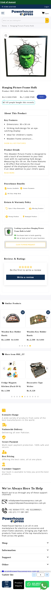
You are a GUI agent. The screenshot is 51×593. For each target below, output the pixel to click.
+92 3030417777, (16, 510)
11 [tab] (38, 396)
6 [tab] (25, 396)
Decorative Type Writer (35, 384)
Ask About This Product (39, 584)
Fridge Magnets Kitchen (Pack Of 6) (11, 384)
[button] (45, 13)
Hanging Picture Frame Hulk (22, 26)
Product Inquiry (19, 584)
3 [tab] (25, 345)
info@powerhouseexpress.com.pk (25, 500)
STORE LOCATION (10, 6)
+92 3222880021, (34, 510)
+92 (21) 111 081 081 (18, 512)
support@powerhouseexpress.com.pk (27, 503)
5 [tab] (30, 345)
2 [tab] (22, 345)
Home (4, 26)
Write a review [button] (25, 277)
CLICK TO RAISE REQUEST (25, 245)
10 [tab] (35, 396)
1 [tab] (19, 345)
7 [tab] (27, 396)
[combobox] (23, 20)
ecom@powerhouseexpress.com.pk (21, 571)
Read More (9, 173)
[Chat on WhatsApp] (44, 586)
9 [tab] (32, 396)
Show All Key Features (15, 143)
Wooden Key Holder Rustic (11, 333)
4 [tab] (27, 345)
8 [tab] (30, 396)
